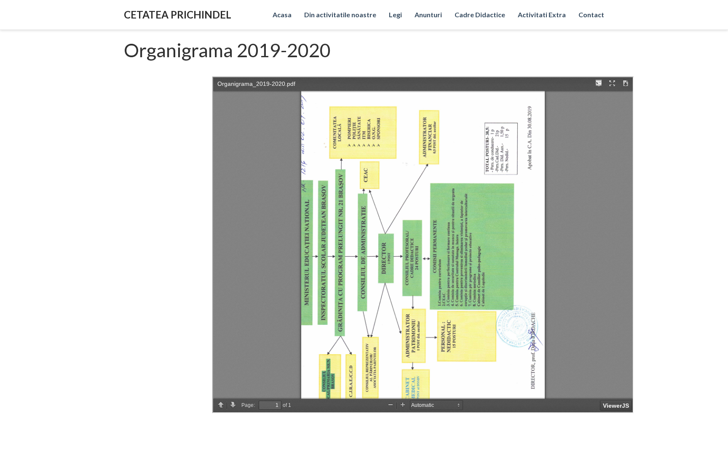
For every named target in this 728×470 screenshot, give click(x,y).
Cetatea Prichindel (177, 14)
